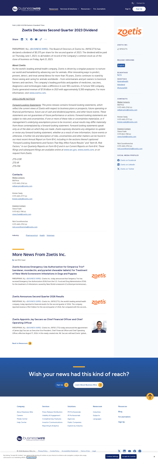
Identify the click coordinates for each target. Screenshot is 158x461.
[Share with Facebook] (31, 39)
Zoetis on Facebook (128, 160)
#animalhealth (122, 81)
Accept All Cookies (128, 456)
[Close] (154, 457)
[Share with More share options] (45, 39)
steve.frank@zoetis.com (21, 214)
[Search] (133, 3)
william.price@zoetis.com (22, 186)
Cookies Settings (112, 456)
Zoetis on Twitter (127, 169)
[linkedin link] (124, 451)
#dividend (121, 85)
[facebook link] (134, 451)
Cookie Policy (31, 457)
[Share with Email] (36, 39)
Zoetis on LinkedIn (127, 164)
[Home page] (26, 8)
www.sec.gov (70, 149)
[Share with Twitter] (26, 39)
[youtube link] (129, 451)
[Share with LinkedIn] (22, 39)
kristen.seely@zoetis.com (22, 199)
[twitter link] (119, 451)
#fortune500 (122, 88)
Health (42, 235)
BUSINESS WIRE (39, 48)
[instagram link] (140, 451)
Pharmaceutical (32, 235)
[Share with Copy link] (41, 39)
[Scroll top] (150, 396)
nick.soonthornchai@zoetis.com (24, 227)
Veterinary (50, 235)
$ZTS (119, 75)
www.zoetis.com (37, 92)
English (121, 65)
